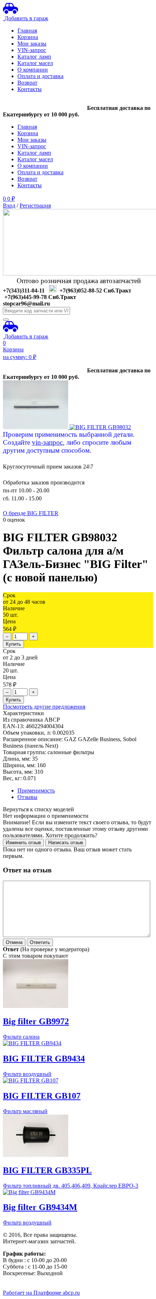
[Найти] (6, 320)
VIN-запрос (31, 50)
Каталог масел (35, 63)
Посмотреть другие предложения (44, 707)
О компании (32, 70)
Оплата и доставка (40, 76)
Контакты (29, 89)
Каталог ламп (34, 57)
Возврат (27, 83)
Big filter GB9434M (40, 1207)
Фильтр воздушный (27, 1074)
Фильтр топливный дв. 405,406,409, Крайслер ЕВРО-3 (70, 1186)
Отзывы (27, 797)
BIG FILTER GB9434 (44, 1058)
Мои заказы (31, 43)
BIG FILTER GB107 (42, 1096)
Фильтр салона (21, 1037)
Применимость (36, 790)
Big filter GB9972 (36, 1021)
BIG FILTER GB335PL (47, 1170)
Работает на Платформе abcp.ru (41, 1293)
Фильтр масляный (25, 1111)
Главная (27, 30)
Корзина (27, 37)
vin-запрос (47, 442)
